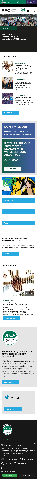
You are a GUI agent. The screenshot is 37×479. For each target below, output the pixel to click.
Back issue (8, 211)
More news (8, 113)
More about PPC (10, 382)
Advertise (7, 223)
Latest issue (8, 200)
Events (5, 28)
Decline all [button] (27, 475)
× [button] (35, 444)
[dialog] (18, 460)
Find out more (11, 168)
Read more (10, 456)
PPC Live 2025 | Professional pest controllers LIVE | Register (14, 36)
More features (10, 318)
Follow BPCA (11, 409)
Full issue (7, 254)
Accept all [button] (9, 475)
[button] (18, 471)
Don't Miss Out (15, 127)
